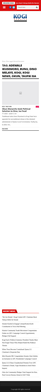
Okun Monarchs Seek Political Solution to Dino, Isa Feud (16, 110)
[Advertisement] (20, 43)
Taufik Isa (28, 76)
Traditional (8, 106)
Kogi (17, 72)
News (3, 106)
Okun (16, 76)
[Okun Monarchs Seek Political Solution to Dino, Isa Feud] (20, 93)
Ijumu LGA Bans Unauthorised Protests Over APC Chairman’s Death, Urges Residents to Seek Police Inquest (19, 365)
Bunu (24, 69)
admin (6, 114)
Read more (5, 129)
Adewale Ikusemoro (12, 67)
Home (3, 61)
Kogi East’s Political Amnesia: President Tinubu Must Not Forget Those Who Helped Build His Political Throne (20, 342)
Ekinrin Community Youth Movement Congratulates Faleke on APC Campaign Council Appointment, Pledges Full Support (19, 333)
